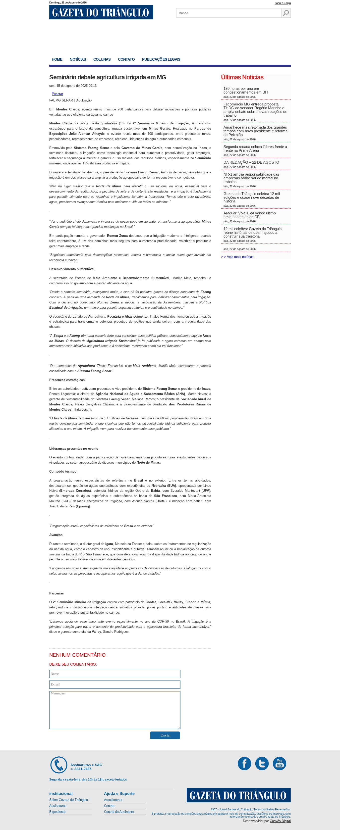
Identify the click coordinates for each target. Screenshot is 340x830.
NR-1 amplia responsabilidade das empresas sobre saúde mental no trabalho (251, 180)
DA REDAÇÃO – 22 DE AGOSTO (251, 164)
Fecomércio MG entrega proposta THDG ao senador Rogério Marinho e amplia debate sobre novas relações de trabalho (255, 111)
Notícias (78, 59)
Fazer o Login (283, 2)
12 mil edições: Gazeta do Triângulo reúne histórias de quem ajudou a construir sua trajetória (253, 234)
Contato (126, 59)
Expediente (57, 812)
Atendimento (113, 800)
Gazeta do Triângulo (101, 12)
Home (57, 59)
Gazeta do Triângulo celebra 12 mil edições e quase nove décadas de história (252, 199)
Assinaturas (57, 806)
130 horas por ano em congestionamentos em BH (246, 92)
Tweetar (57, 94)
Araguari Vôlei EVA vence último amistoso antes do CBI (250, 217)
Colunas (102, 59)
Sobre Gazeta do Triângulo (68, 800)
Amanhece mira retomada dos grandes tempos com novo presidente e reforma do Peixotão (255, 133)
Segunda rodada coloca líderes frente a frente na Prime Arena (255, 150)
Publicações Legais (161, 59)
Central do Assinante (119, 812)
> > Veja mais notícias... (239, 257)
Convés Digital (280, 821)
